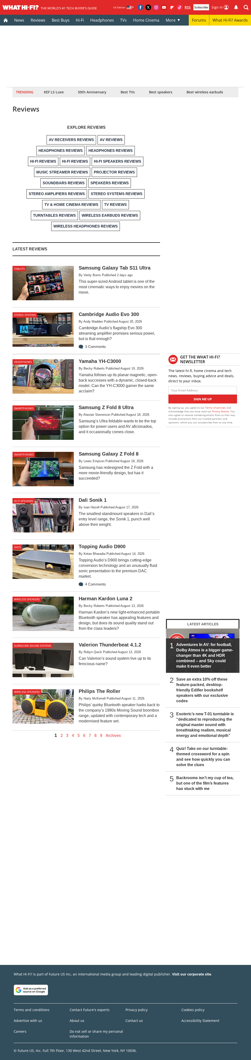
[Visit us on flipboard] (172, 7)
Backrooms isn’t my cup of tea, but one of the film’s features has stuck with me (205, 783)
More (171, 20)
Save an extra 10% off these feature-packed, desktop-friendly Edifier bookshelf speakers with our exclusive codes (202, 690)
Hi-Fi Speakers (23, 501)
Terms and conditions (32, 1009)
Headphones (102, 20)
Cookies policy (192, 1009)
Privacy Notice (220, 411)
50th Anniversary (92, 92)
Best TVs (128, 92)
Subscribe (201, 7)
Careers (20, 1031)
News (19, 20)
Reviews (38, 20)
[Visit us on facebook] (140, 7)
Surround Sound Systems (32, 645)
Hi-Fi (80, 20)
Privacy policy (137, 1009)
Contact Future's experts (90, 1009)
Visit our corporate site (191, 974)
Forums (199, 20)
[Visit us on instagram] (156, 7)
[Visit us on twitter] (148, 7)
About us (77, 1020)
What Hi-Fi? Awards (230, 20)
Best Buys (61, 20)
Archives (113, 736)
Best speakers (160, 92)
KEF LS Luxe (54, 92)
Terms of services (215, 407)
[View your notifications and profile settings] (236, 7)
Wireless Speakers (27, 599)
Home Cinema (146, 20)
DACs (17, 547)
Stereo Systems (25, 315)
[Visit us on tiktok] (180, 7)
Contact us (134, 1020)
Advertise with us (28, 1020)
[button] (246, 7)
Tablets (19, 269)
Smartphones (24, 408)
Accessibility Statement (200, 1020)
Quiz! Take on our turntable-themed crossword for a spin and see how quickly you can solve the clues (203, 756)
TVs (123, 20)
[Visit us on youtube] (164, 7)
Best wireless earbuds (205, 92)
